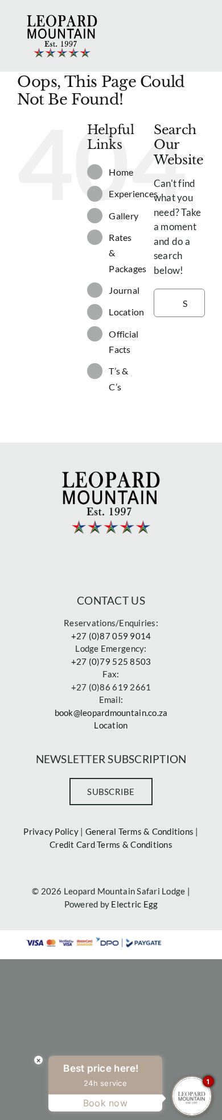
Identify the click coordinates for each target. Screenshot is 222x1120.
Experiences (133, 193)
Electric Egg (134, 904)
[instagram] (111, 560)
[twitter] (92, 560)
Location (126, 311)
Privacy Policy (51, 831)
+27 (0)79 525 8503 (111, 661)
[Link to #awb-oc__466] (199, 18)
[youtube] (150, 560)
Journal (124, 290)
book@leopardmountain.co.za (111, 712)
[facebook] (72, 560)
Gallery (123, 215)
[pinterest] (130, 560)
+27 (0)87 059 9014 (111, 636)
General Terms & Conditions (139, 831)
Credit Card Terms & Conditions (111, 844)
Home (121, 171)
